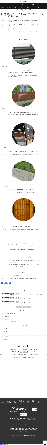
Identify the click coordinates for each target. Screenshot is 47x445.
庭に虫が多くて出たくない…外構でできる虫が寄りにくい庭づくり (17, 302)
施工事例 (15, 7)
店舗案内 (28, 7)
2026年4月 (4, 339)
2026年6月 (4, 334)
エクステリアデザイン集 (21, 6)
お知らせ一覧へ (23, 306)
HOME (2, 7)
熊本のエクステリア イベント (9, 321)
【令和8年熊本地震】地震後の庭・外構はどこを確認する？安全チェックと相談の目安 (22, 294)
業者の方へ (33, 6)
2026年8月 (4, 328)
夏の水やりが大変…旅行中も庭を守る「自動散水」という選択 (16, 298)
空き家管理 (38, 6)
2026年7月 (4, 331)
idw (24, 437)
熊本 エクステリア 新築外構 (23, 9)
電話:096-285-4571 (17, 351)
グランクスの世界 (9, 7)
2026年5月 (4, 336)
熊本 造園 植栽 (5, 319)
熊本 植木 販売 (5, 316)
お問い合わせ (44, 7)
